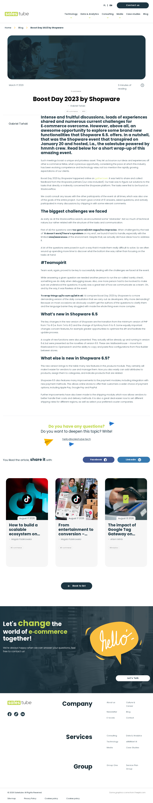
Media (120, 14)
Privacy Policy (30, 798)
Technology (71, 14)
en (111, 5)
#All (83, 111)
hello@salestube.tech (76, 439)
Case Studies (132, 747)
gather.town (101, 178)
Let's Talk (133, 678)
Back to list (79, 585)
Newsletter (112, 711)
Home (8, 28)
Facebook (96, 459)
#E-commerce (72, 111)
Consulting (108, 14)
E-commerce (76, 91)
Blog (145, 14)
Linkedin (131, 459)
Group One (112, 765)
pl (105, 5)
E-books (111, 717)
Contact (130, 717)
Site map (11, 798)
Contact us (133, 5)
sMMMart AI (131, 741)
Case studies (133, 14)
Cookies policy (51, 798)
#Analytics (114, 548)
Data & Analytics (90, 14)
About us (111, 702)
